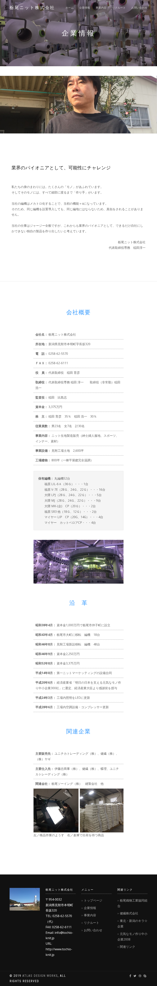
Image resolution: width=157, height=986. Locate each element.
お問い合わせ (139, 7)
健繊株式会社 (129, 913)
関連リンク (127, 947)
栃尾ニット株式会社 (32, 7)
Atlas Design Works (40, 976)
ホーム (69, 7)
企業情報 (84, 7)
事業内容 (101, 7)
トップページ (93, 900)
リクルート (119, 7)
